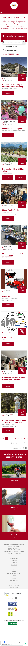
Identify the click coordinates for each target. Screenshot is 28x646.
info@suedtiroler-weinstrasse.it (14, 551)
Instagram (14, 562)
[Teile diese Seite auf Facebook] (23, 448)
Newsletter (14, 580)
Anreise (14, 571)
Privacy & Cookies (14, 585)
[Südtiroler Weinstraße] (14, 5)
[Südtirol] (8, 594)
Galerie (14, 576)
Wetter (14, 578)
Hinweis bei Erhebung (7, 644)
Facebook (14, 560)
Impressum (14, 584)
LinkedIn (14, 565)
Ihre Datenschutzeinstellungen (13, 642)
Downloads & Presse (14, 573)
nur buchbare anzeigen (11, 50)
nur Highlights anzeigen (11, 46)
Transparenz (14, 587)
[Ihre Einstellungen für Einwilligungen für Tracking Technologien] (25, 643)
